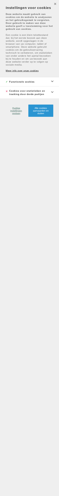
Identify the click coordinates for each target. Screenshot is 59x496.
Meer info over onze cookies (22, 70)
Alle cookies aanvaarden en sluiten (41, 111)
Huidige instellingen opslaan (16, 111)
